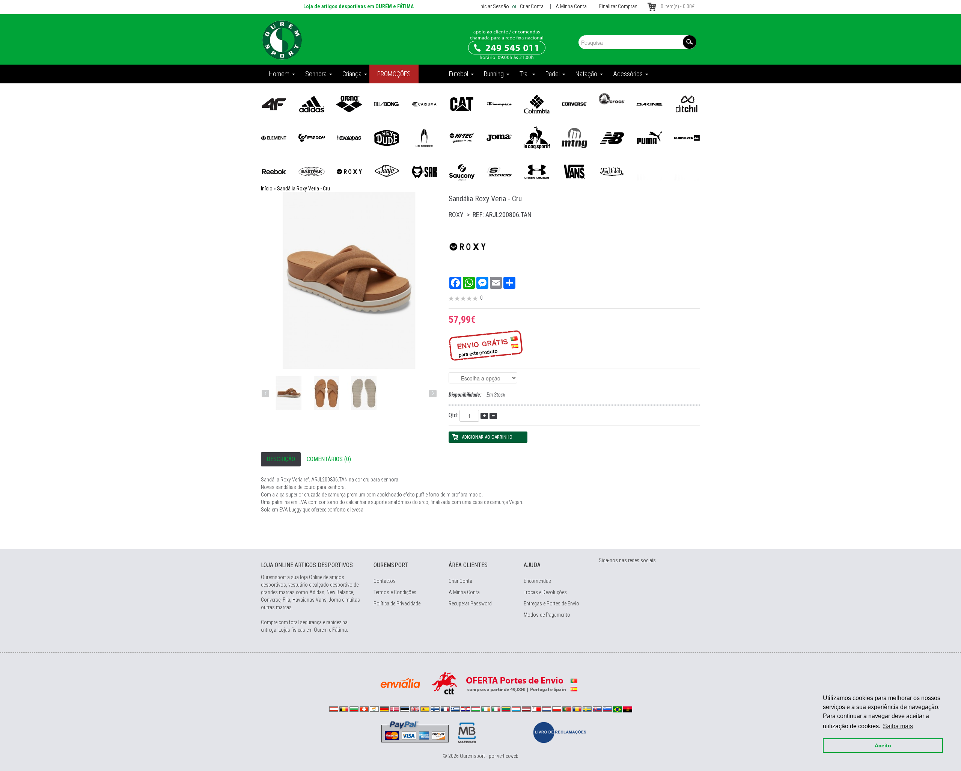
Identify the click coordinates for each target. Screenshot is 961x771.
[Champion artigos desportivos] (499, 104)
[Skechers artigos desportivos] (499, 171)
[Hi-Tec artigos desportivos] (461, 137)
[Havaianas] (349, 137)
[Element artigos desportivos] (274, 137)
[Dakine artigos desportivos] (649, 104)
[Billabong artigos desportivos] (386, 104)
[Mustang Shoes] (574, 137)
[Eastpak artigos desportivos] (311, 171)
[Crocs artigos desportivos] (612, 98)
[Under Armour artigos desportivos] (536, 171)
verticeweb (507, 756)
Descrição (281, 459)
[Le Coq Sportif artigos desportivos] (536, 137)
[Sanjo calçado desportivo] (386, 171)
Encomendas (537, 581)
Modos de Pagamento (547, 615)
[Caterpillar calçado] (461, 104)
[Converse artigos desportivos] (574, 104)
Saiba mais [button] (898, 726)
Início (267, 189)
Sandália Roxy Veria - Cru (303, 189)
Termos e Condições (395, 592)
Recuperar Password (470, 604)
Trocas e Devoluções (545, 592)
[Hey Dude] (386, 137)
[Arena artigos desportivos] (349, 104)
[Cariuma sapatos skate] (424, 104)
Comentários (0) (329, 459)
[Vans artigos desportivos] (574, 171)
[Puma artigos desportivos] (649, 137)
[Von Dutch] (612, 171)
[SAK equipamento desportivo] (424, 171)
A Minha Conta (571, 6)
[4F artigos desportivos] (274, 104)
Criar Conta (531, 6)
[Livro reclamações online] (559, 732)
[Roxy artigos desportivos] (349, 171)
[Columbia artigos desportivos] (536, 104)
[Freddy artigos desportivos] (311, 137)
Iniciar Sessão (494, 6)
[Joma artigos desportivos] (499, 137)
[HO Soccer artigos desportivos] (424, 137)
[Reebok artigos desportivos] (274, 171)
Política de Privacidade (397, 604)
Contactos (385, 581)
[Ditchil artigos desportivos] (687, 104)
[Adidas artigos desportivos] (311, 104)
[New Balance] (612, 137)
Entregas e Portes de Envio (551, 604)
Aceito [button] (883, 745)
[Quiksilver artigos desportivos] (687, 137)
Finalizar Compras (618, 6)
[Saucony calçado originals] (461, 171)
